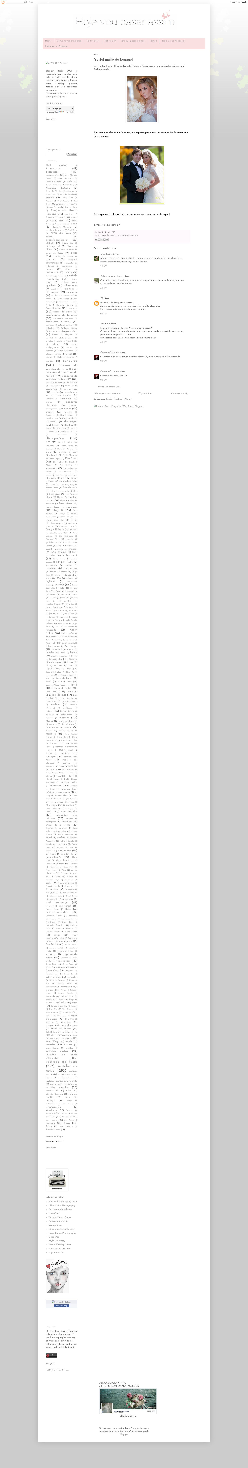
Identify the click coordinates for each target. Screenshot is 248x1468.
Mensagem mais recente (107, 393)
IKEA (58, 578)
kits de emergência (66, 643)
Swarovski (50, 996)
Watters (69, 1110)
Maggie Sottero (67, 711)
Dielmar (64, 432)
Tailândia (50, 1000)
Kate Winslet (52, 640)
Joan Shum (63, 617)
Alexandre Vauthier (54, 191)
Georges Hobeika (55, 529)
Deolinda (56, 425)
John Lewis (63, 624)
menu (61, 766)
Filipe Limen (54, 494)
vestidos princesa (66, 1078)
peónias (50, 854)
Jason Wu (64, 598)
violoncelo (50, 1104)
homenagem (51, 565)
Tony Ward (69, 1019)
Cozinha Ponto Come (60, 1217)
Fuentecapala (57, 523)
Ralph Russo (71, 896)
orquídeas (67, 822)
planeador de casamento (62, 867)
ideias (67, 575)
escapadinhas (65, 472)
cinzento (49, 351)
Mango (49, 721)
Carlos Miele (62, 302)
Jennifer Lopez (53, 604)
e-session (63, 452)
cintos (69, 348)
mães (49, 711)
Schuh (48, 967)
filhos (75, 491)
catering (50, 328)
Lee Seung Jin (71, 659)
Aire (67, 175)
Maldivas (50, 718)
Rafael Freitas (59, 893)
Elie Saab (71, 458)
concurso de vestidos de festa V (61, 383)
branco (49, 269)
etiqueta (52, 478)
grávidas (73, 549)
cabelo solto (70, 285)
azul (75, 224)
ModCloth (70, 776)
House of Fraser (58, 572)
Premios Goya (52, 880)
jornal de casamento (64, 627)
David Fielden (66, 415)
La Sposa (69, 649)
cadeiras (54, 289)
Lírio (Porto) (71, 672)
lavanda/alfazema (59, 656)
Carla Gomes (63, 299)
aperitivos (68, 214)
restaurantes (67, 919)
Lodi (60, 682)
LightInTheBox (52, 669)
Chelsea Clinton (66, 338)
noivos (60, 802)
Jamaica (63, 594)
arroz (52, 221)
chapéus (69, 335)
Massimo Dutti (57, 744)
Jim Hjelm (53, 614)
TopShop (49, 1022)
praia (58, 877)
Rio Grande (51, 922)
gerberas (73, 530)
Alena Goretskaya (54, 185)
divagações (55, 438)
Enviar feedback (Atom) (118, 399)
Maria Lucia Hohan (68, 740)
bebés (49, 237)
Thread (65, 1013)
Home (48, 41)
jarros (74, 594)
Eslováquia (72, 475)
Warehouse (51, 1110)
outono (62, 828)
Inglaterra (51, 581)
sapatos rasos (64, 961)
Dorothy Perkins (65, 449)
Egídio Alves (68, 455)
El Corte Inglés (53, 459)
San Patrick (52, 944)
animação (60, 204)
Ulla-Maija (52, 1035)
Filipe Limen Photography (62, 1233)
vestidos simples (57, 1087)
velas (69, 1038)
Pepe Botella (66, 854)
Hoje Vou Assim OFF (60, 1249)
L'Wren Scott (56, 649)
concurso (70, 361)
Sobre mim (110, 41)
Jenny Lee (69, 604)
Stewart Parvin (64, 984)
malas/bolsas (66, 715)
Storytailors (51, 987)
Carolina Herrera (64, 305)
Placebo (73, 864)
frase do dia (66, 517)
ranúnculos (67, 899)
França (62, 514)
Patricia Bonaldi (67, 841)
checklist (49, 338)
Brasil (68, 269)
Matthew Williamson (64, 747)
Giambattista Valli (58, 533)
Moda (58, 776)
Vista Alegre (67, 1104)
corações (55, 392)
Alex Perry (69, 185)
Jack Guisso (51, 594)
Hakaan (53, 555)
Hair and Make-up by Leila (63, 1202)
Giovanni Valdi (53, 539)
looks (74, 685)
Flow (72, 501)
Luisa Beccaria (67, 698)
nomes (71, 802)
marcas (49, 731)
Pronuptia (70, 890)
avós (67, 224)
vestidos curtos (57, 1051)
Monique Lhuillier (69, 782)
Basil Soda (72, 230)
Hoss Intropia (70, 568)
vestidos (69, 1048)
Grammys (59, 549)
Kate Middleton (53, 637)
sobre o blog (53, 977)
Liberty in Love (54, 666)
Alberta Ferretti (53, 182)
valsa (75, 1035)
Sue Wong (61, 990)
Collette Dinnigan (65, 357)
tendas (74, 1006)
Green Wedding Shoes (60, 1245)
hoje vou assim (56, 1252)
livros (48, 678)
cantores (49, 299)
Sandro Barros (70, 945)
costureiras (65, 398)
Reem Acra (52, 909)
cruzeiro (68, 412)
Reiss (68, 909)
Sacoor (61, 941)
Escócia (49, 475)
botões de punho (63, 256)
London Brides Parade (56, 685)
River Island (67, 922)
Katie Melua (68, 640)
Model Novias (52, 779)
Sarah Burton (52, 964)
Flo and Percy (63, 497)
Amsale (49, 201)
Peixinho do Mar (65, 848)
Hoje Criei (54, 1213)
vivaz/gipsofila (53, 1107)
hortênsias (51, 568)
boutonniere (67, 266)
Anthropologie (71, 207)
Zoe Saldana (66, 1127)
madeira (55, 704)
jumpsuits (51, 630)
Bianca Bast (68, 243)
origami (69, 819)
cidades (55, 344)
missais (49, 776)
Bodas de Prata (66, 250)
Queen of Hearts (109, 352)
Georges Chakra (66, 526)
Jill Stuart (73, 611)
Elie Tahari (58, 462)
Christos (49, 341)
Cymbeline (50, 415)
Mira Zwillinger (67, 773)
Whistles (50, 1113)
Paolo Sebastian (65, 835)
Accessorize (53, 168)
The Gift (53, 1009)
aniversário (72, 204)
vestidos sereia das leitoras (62, 1084)
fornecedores (65, 504)
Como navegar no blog (69, 41)
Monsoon (56, 785)
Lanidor (50, 653)
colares (49, 357)
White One (62, 1113)
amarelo (50, 198)
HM (58, 562)
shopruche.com (52, 974)
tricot (54, 1029)
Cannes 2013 (68, 296)
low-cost (72, 691)
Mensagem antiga (179, 393)
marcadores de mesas (58, 727)
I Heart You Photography (62, 1205)
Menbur (49, 753)
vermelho (50, 1045)
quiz (47, 893)
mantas (74, 721)
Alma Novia (51, 195)
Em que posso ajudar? (133, 41)
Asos (61, 220)
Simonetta (68, 974)
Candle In (55, 296)
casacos (72, 308)
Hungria (57, 575)
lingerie (49, 672)
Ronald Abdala (53, 932)
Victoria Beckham (54, 1094)
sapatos (51, 954)
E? (101, 298)
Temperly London (59, 1006)
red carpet (65, 906)
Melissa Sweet (66, 750)
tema (74, 1003)
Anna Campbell (55, 207)
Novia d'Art (68, 805)
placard (60, 864)
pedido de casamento (56, 844)
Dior (75, 432)
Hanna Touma (58, 559)
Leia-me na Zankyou (56, 46)
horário (69, 565)
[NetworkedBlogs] (61, 1302)
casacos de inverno (62, 312)
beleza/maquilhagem (56, 240)
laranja (73, 653)
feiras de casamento (60, 491)
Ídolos (48, 578)
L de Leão (106, 254)
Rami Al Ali (53, 899)
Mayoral (49, 750)
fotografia (57, 510)
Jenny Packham (54, 607)
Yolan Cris (63, 1117)
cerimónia (72, 331)
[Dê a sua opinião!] (99, 239)
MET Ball (72, 766)
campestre (71, 292)
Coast (69, 354)
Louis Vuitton (53, 692)
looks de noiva (62, 688)
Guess (74, 552)
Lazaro (74, 656)
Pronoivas (69, 886)
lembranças (55, 662)
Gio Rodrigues (66, 536)
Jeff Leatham (65, 601)
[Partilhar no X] (101, 239)
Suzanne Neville (65, 993)
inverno (59, 584)
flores (62, 501)
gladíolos (50, 543)
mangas (64, 717)
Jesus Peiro (59, 611)
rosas (57, 935)
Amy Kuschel (63, 201)
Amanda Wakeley (67, 195)
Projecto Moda (53, 886)
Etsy (63, 478)
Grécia (53, 552)
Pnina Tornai (51, 870)
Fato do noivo (70, 488)
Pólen (64, 870)
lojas (69, 682)
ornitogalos (51, 822)
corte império (63, 395)
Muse (52, 789)
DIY (48, 442)
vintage (50, 1100)
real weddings (56, 902)
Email (154, 41)
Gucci (63, 552)
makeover (50, 715)
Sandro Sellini (56, 948)
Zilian (49, 1126)
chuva (59, 341)
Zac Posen (69, 1120)
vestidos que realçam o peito (61, 1081)
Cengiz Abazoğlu (56, 331)
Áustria (58, 224)
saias (69, 941)
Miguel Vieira (51, 773)
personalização (53, 857)
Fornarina (50, 504)
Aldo (69, 182)
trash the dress (69, 1025)
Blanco (70, 246)
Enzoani (66, 468)
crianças (66, 408)
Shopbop (69, 971)
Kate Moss (70, 637)
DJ (59, 442)
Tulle (48, 1032)
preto (49, 883)
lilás (69, 669)
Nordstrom (51, 805)
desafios (68, 425)
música (65, 789)
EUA (53, 484)
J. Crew (57, 591)
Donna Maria (67, 446)
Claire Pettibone (65, 351)
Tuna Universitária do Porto (65, 1032)
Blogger (124, 1435)
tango (71, 1000)
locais (49, 682)
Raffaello (73, 893)
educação (53, 455)
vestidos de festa (61, 1062)
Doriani (49, 449)
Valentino (64, 1035)
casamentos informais (58, 322)
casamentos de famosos (127, 235)
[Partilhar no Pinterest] (107, 239)
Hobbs (69, 562)
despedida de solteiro (56, 428)
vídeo (67, 1097)
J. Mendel (69, 591)
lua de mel (59, 695)
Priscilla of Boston (66, 883)
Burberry (49, 276)
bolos (74, 253)
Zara (66, 1123)
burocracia (61, 276)
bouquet (111, 235)
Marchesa (51, 734)
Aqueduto (50, 217)
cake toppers (70, 289)
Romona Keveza (64, 928)
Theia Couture (52, 1013)
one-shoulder (69, 811)
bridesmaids (52, 272)
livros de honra (64, 678)
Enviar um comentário (109, 387)
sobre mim (63, 93)
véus (68, 1091)
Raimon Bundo (55, 896)
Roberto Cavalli (54, 925)
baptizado (59, 230)
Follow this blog (61, 1306)
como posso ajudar (55, 96)
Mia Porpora (68, 770)
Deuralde (53, 432)
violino (69, 1101)
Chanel (55, 335)
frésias (73, 520)
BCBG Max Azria (61, 233)
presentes (69, 880)
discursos (62, 435)
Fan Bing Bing (67, 485)
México (53, 770)
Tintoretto (61, 1016)
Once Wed (54, 1237)
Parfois (61, 838)
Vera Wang (52, 1042)
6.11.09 (103, 266)
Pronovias (52, 889)
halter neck (69, 555)
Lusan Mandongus (69, 701)
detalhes (73, 428)
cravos (49, 402)
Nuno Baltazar (53, 808)
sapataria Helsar (66, 951)
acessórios (52, 172)
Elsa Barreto (66, 465)
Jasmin (53, 598)
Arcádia (62, 217)
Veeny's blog (55, 1225)
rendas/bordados (57, 912)
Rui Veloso (72, 938)
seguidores (60, 967)
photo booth (62, 860)
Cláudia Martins (53, 354)
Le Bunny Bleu (55, 659)
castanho (50, 325)
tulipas (67, 1029)
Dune (48, 452)
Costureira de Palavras (60, 1210)
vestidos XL (52, 1091)
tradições (66, 1022)
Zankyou (50, 1123)
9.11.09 (103, 361)
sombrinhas (72, 977)
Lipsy (59, 672)
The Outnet (67, 1009)
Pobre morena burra (111, 276)
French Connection (55, 520)
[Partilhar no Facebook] (104, 239)
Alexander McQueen (58, 188)
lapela (62, 653)
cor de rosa (71, 389)
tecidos (49, 1003)
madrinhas (67, 708)
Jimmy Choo (68, 614)
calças (54, 292)
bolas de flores (54, 253)
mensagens (50, 766)
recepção (50, 906)
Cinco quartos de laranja (61, 1229)
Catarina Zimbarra (66, 325)
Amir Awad (68, 198)
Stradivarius (64, 987)
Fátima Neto (52, 488)
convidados (55, 386)
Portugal (64, 873)
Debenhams (51, 422)
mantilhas (53, 724)
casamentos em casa (63, 319)
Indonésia (70, 578)
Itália (62, 588)
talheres (61, 1000)
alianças (70, 191)
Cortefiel (49, 399)
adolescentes (52, 175)
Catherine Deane (69, 328)
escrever (60, 475)
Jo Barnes (50, 617)
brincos (68, 272)
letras (70, 662)
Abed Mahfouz (56, 165)
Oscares (49, 828)
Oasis (49, 812)
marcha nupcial (66, 731)
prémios (70, 877)
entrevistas (51, 468)
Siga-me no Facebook (173, 41)
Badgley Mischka (62, 227)
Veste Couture (52, 1048)
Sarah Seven (68, 964)
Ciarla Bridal (71, 341)
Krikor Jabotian (53, 646)
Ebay (75, 452)
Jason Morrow (121, 1431)
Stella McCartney (57, 980)
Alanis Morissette (65, 178)
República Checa (54, 916)
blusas (49, 249)
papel (49, 838)
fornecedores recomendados (61, 507)
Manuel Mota (67, 724)
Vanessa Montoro (56, 1039)
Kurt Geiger (71, 646)
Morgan (73, 786)
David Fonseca (52, 418)
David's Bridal (68, 418)
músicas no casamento (58, 792)
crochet (49, 412)
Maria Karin (62, 737)
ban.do (49, 230)
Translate (69, 112)
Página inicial (145, 393)
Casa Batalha (53, 308)
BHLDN (50, 243)
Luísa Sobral (51, 701)
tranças (50, 1025)
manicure (63, 721)
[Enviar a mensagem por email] (96, 239)
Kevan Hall (50, 643)
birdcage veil (53, 246)
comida (49, 361)
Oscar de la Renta (58, 825)
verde (69, 1042)
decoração (70, 421)
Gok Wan (62, 543)
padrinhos (62, 831)
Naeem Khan (61, 796)
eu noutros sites (68, 481)
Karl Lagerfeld (67, 633)
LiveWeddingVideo (66, 675)
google (59, 546)
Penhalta (50, 851)
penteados (64, 850)
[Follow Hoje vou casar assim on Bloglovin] (57, 1293)
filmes (49, 497)
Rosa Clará (71, 932)
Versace (68, 1045)
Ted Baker (61, 1003)
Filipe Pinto (69, 494)
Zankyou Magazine (59, 1221)
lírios (51, 675)
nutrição (69, 808)
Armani (74, 217)
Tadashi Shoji (67, 996)
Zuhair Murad (53, 1130)
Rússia (51, 941)
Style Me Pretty (57, 1241)
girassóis (69, 539)
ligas (71, 666)
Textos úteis (93, 41)
